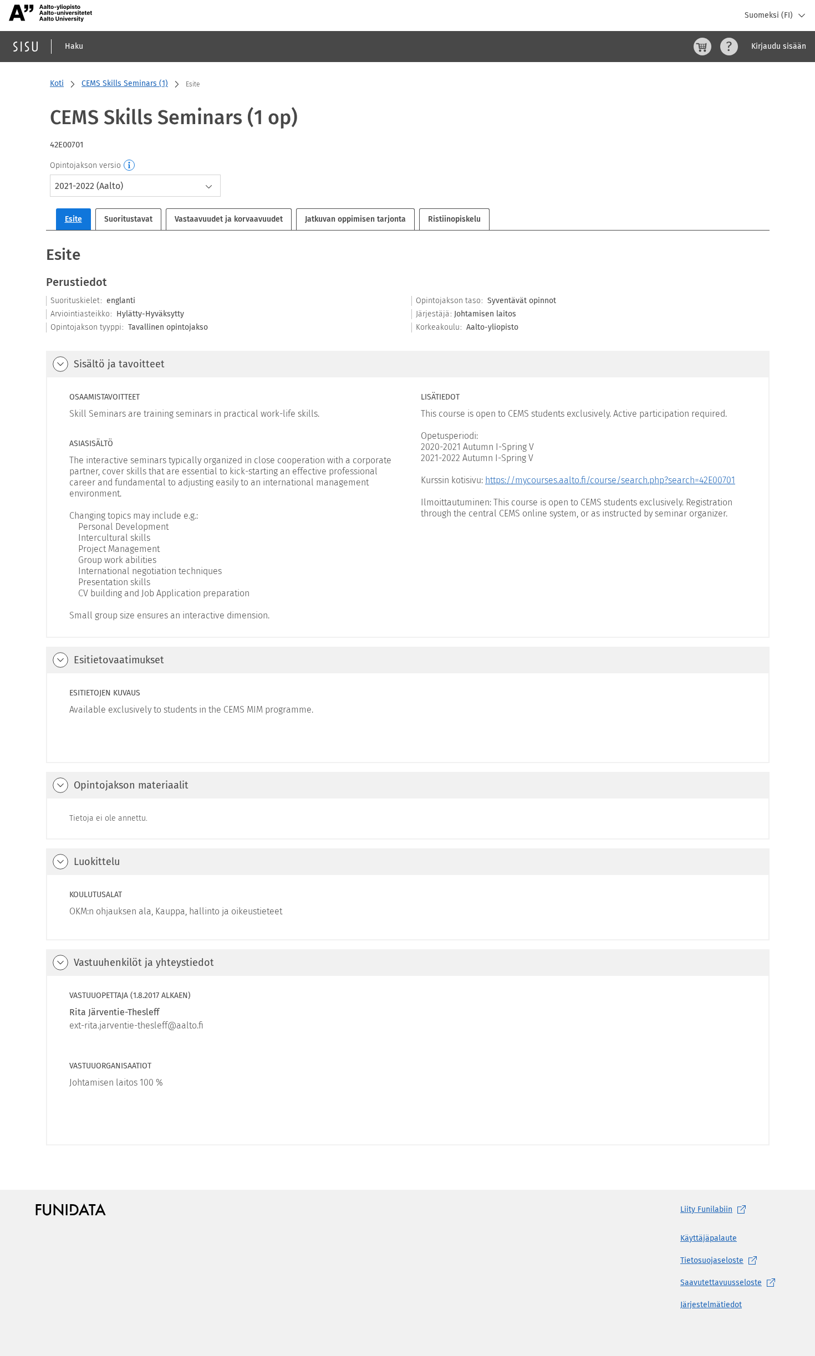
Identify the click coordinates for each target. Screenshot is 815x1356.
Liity (706, 1209)
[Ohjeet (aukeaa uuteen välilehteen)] (729, 46)
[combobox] (135, 186)
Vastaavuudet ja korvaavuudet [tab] (229, 219)
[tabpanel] (408, 694)
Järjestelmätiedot (711, 1304)
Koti (57, 83)
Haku (74, 46)
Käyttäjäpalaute (708, 1238)
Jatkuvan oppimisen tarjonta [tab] (355, 219)
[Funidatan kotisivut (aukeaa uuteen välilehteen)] (70, 1209)
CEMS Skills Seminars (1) (124, 83)
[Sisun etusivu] (25, 46)
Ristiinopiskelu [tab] (454, 219)
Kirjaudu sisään (778, 46)
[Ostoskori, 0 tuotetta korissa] (702, 46)
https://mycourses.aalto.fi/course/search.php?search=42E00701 (610, 480)
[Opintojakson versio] (130, 166)
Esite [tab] (73, 219)
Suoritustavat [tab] (128, 219)
